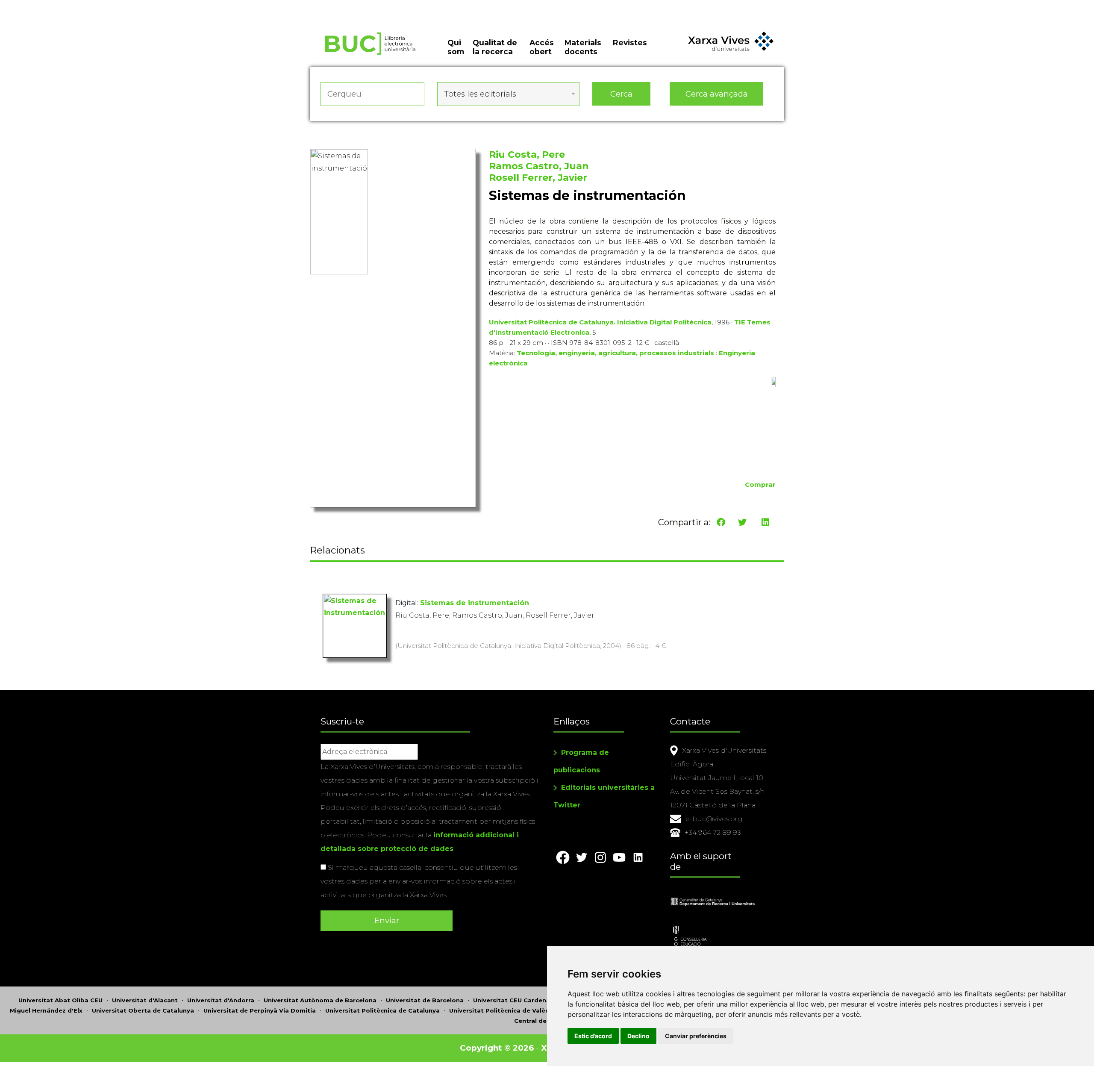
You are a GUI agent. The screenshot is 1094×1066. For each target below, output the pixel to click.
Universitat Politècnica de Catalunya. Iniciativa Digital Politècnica (600, 322)
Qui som (455, 47)
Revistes (630, 42)
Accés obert (541, 47)
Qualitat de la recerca (495, 47)
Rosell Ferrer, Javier (538, 177)
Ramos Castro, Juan (539, 166)
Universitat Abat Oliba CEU (60, 1000)
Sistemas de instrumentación (474, 603)
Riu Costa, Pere (527, 154)
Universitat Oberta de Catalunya (143, 1010)
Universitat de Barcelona (425, 1000)
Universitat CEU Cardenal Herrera (524, 1000)
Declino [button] (638, 1035)
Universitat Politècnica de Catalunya (382, 1010)
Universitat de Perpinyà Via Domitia (259, 1010)
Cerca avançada (716, 94)
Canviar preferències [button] (695, 1035)
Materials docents (583, 47)
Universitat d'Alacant (145, 1000)
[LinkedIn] (765, 522)
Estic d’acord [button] (593, 1035)
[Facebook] (720, 522)
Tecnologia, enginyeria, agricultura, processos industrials (615, 353)
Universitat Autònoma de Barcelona (320, 1000)
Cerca (621, 94)
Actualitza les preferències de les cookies (81, 6)
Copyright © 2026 (497, 1048)
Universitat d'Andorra (220, 1000)
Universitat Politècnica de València (503, 1010)
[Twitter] (742, 522)
